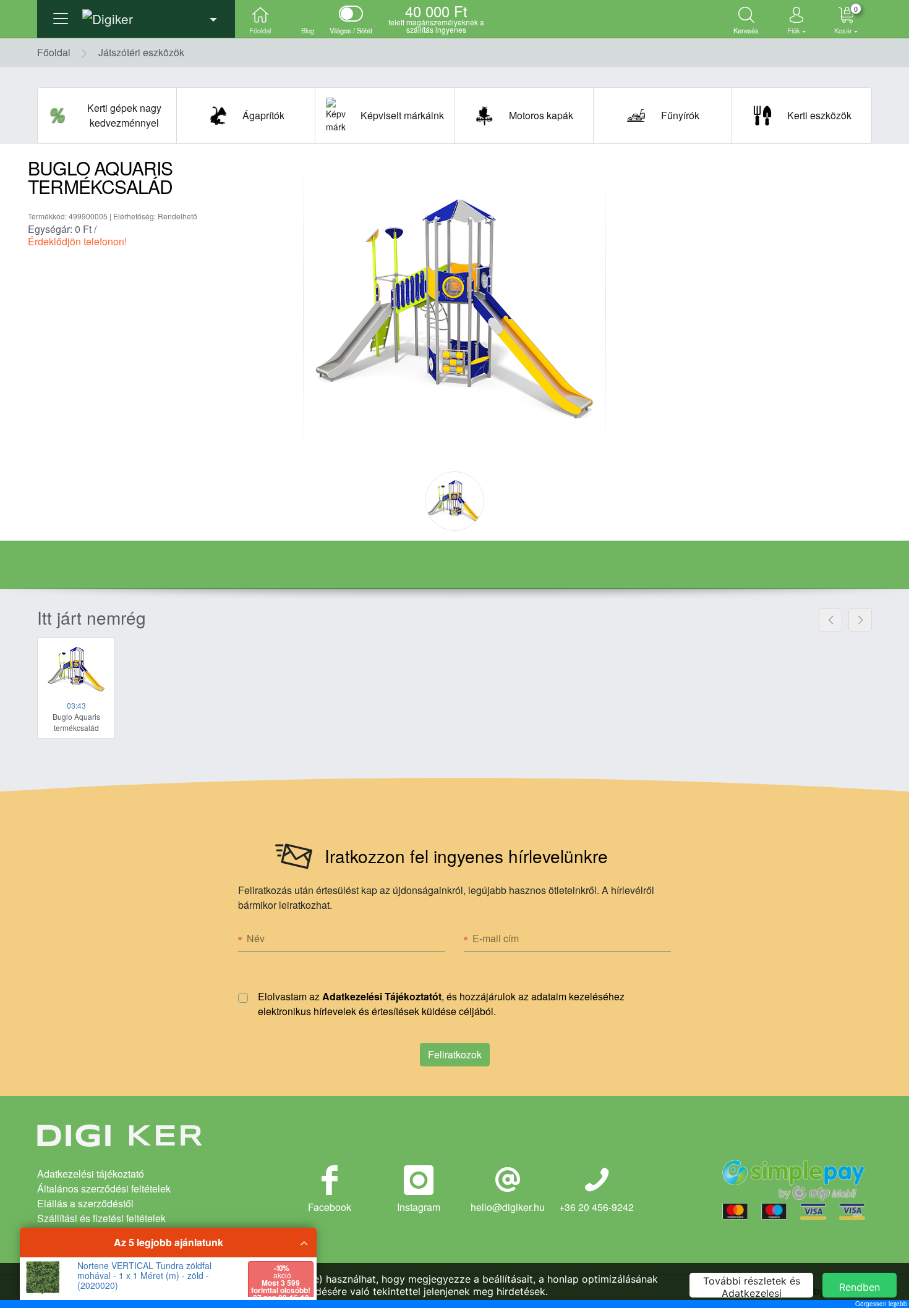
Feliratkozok (455, 1054)
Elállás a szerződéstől (85, 1203)
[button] (136, 15)
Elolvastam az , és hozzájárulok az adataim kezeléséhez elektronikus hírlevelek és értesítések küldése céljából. (441, 1003)
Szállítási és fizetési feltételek (101, 1218)
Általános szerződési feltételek (104, 1188)
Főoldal (53, 52)
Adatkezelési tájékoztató (90, 1174)
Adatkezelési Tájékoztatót (382, 996)
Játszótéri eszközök (141, 52)
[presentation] (830, 619)
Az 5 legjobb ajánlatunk (168, 1242)
